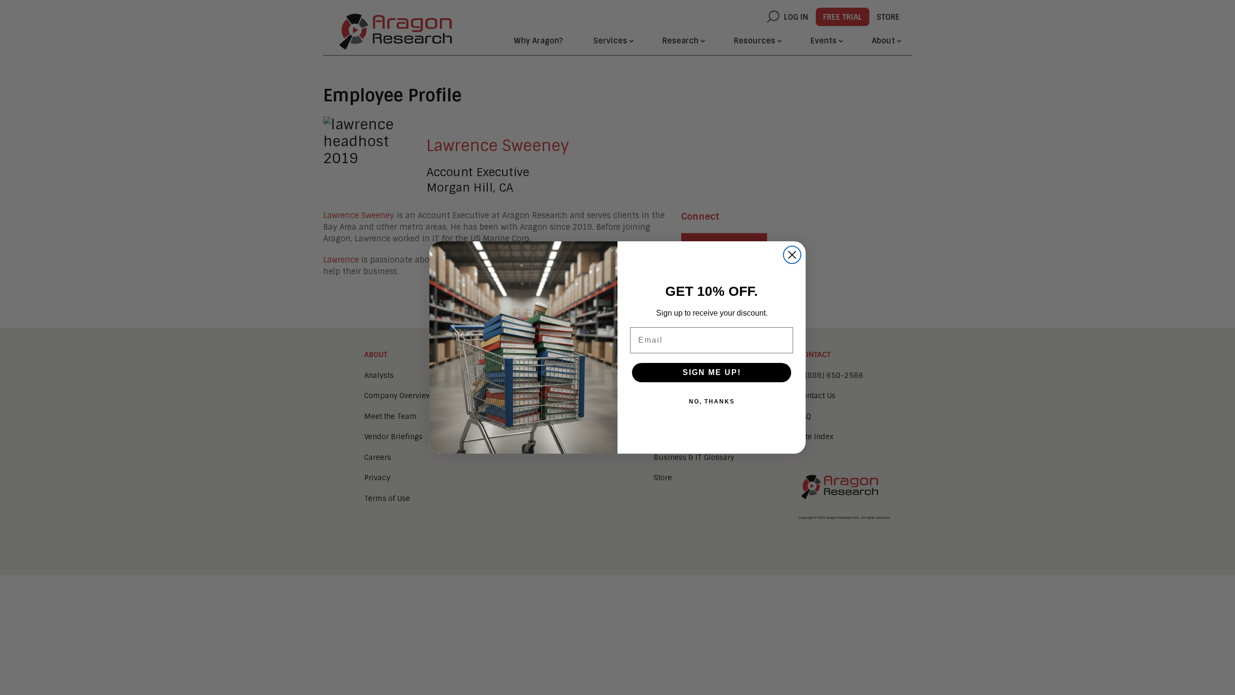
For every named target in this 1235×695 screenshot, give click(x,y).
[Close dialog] (792, 255)
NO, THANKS (712, 401)
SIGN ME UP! (712, 372)
